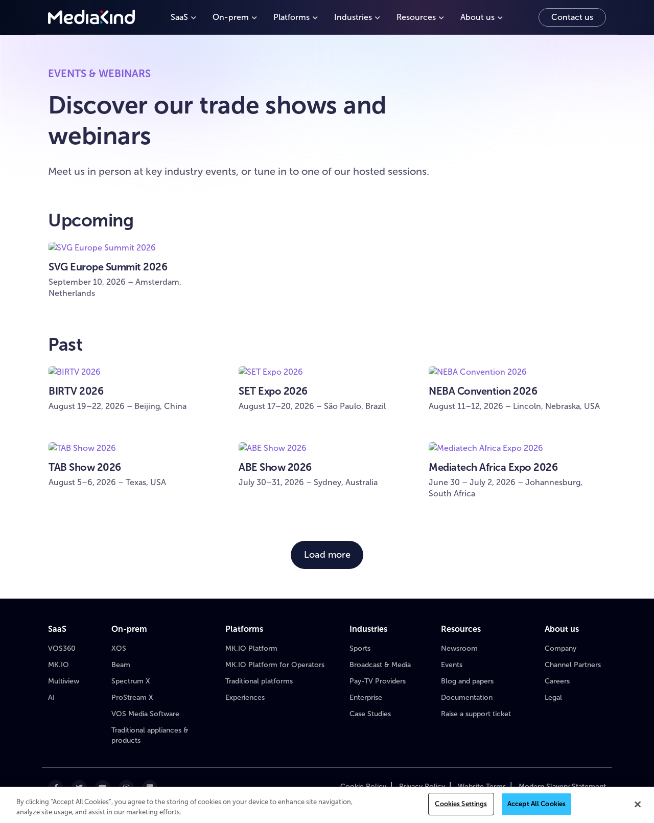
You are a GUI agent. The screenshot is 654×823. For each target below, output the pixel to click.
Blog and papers (467, 681)
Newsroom (459, 648)
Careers (557, 681)
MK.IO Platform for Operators (274, 665)
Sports (359, 648)
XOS (118, 648)
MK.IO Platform (251, 648)
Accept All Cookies (536, 804)
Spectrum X (130, 681)
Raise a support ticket (476, 714)
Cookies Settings (461, 804)
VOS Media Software (145, 714)
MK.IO (58, 665)
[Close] (637, 804)
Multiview (63, 681)
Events (451, 665)
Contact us (572, 17)
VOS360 (62, 648)
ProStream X (132, 697)
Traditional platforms (259, 681)
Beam (120, 665)
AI (51, 697)
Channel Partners (573, 665)
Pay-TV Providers (377, 681)
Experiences (245, 697)
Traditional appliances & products (150, 735)
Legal (553, 697)
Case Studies (370, 714)
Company (560, 648)
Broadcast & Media (380, 665)
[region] (327, 805)
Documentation (467, 697)
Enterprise (365, 697)
